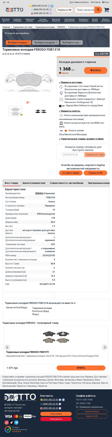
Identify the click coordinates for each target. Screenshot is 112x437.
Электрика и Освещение (84, 20)
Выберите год (71, 42)
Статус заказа (56, 414)
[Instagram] (7, 422)
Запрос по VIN (92, 416)
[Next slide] (50, 81)
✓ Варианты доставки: (70, 82)
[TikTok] (11, 422)
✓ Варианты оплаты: (69, 111)
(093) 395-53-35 (39, 6)
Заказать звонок (92, 412)
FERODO (61, 27)
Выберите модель (45, 42)
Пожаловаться (56, 419)
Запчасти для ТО (6, 20)
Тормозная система (29, 20)
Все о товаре (11, 183)
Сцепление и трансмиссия (69, 20)
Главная (6, 27)
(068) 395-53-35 (41, 9)
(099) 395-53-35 (41, 13)
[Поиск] (98, 10)
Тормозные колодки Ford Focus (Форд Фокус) (42, 311)
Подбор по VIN (64, 10)
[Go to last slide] (7, 81)
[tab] (27, 102)
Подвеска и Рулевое (17, 20)
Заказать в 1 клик (95, 154)
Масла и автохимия (105, 20)
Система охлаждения (43, 20)
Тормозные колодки (45, 27)
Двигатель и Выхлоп (56, 20)
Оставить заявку (71, 173)
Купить (96, 70)
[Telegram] (16, 422)
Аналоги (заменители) (34, 183)
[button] (15, 111)
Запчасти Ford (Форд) (16, 307)
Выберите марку (17, 42)
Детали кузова (95, 20)
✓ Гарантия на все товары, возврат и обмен (81, 139)
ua (4, 2)
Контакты (95, 2)
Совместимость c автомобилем (66, 183)
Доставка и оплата (79, 2)
